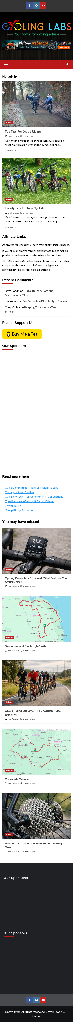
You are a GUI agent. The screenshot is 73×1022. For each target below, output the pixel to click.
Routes (9, 637)
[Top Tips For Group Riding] (36, 104)
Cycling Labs (13, 136)
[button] (5, 64)
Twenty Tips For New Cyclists (24, 208)
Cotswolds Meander (17, 779)
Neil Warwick (13, 586)
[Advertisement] (16, 409)
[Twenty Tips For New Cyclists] (36, 181)
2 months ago (29, 586)
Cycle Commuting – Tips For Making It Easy (31, 487)
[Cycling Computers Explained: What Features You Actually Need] (36, 551)
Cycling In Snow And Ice (19, 492)
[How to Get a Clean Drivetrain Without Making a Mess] (36, 816)
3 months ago (29, 651)
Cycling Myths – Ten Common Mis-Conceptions (34, 496)
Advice (9, 123)
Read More (10, 150)
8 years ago (28, 136)
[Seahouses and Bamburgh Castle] (36, 619)
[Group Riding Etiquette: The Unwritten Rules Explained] (36, 683)
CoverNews (53, 1011)
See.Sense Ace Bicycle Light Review (45, 301)
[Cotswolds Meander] (36, 752)
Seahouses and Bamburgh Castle (25, 646)
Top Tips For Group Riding (23, 131)
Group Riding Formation (19, 510)
